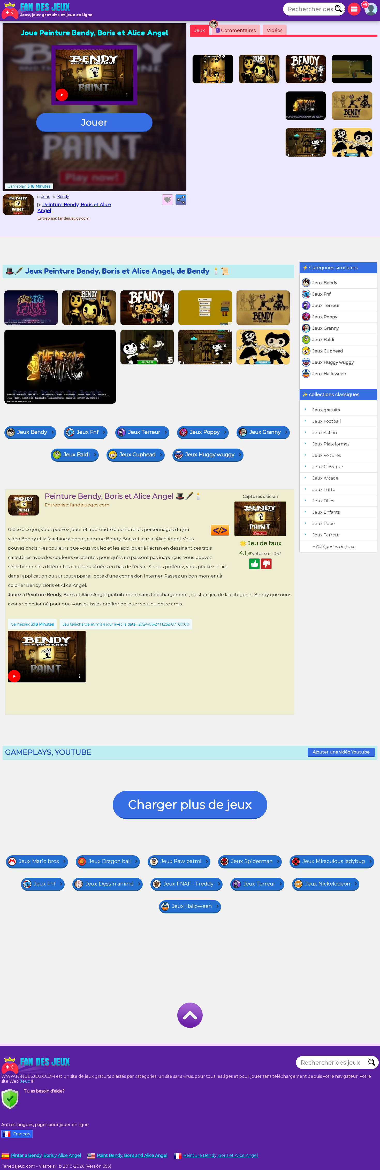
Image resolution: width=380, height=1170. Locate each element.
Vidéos (275, 30)
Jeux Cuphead (328, 351)
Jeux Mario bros (39, 861)
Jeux (199, 30)
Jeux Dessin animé (109, 884)
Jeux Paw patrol (181, 861)
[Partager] (181, 199)
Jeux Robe (324, 523)
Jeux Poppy (325, 316)
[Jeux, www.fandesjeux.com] (36, 10)
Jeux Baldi (323, 339)
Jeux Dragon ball (110, 861)
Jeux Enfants (326, 512)
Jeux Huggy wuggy (333, 362)
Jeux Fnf (322, 294)
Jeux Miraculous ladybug (333, 861)
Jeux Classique (328, 466)
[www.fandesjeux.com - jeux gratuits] (36, 1065)
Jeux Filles (323, 500)
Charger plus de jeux (190, 804)
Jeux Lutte (324, 489)
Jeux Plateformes (331, 444)
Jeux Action (325, 432)
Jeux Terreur (326, 305)
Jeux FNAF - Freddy (188, 884)
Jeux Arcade (325, 478)
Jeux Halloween (329, 373)
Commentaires (236, 30)
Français (21, 1133)
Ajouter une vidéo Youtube (341, 752)
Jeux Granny (326, 328)
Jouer (94, 122)
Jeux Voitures (327, 455)
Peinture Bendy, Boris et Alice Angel (220, 1155)
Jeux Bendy (325, 282)
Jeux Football (327, 421)
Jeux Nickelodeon (327, 884)
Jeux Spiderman (252, 861)
